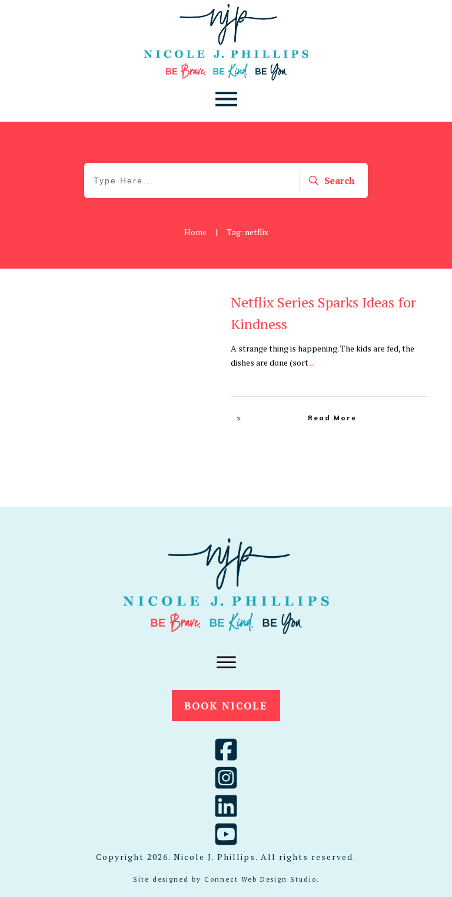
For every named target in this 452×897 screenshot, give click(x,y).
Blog (203, 303)
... (312, 362)
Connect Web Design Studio (260, 879)
